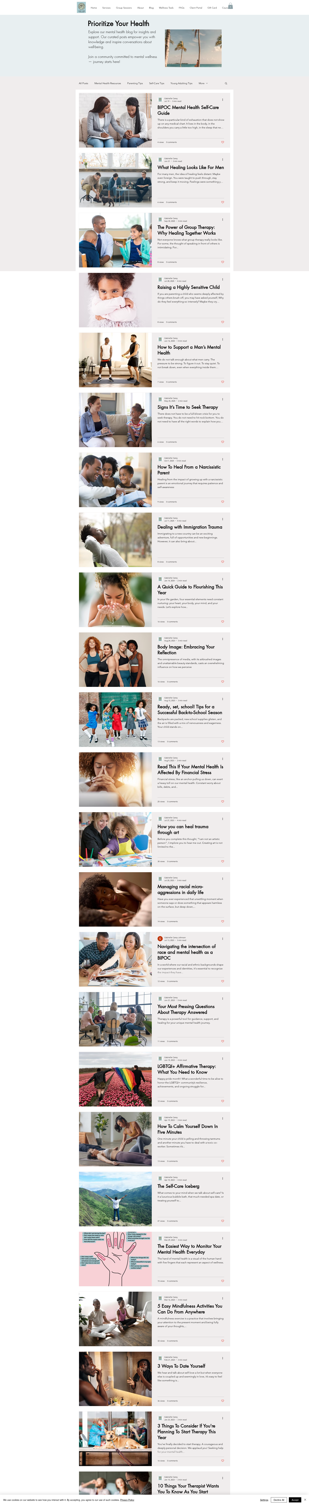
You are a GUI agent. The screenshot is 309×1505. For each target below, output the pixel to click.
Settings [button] (264, 1499)
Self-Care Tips (156, 83)
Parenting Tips (135, 83)
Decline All (279, 1499)
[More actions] (224, 100)
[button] (230, 6)
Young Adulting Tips (181, 83)
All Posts (83, 83)
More (201, 83)
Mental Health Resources (107, 83)
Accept (295, 1499)
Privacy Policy (127, 1499)
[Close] (305, 1499)
